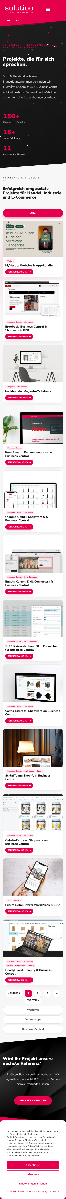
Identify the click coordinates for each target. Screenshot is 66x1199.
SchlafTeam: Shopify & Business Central (28, 777)
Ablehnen (33, 1174)
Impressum (54, 1191)
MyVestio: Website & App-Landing (29, 265)
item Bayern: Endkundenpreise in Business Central (28, 454)
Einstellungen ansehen (33, 1183)
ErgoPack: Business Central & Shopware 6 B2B (26, 328)
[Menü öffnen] (48, 9)
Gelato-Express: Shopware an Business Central (26, 842)
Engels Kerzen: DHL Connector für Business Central (29, 583)
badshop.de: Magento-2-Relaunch (29, 391)
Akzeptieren (33, 1165)
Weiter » (33, 1000)
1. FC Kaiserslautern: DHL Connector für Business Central (31, 648)
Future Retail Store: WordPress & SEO (32, 905)
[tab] (33, 213)
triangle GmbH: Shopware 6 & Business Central (26, 518)
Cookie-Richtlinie (15, 1191)
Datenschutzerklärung (36, 1191)
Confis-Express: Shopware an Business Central (32, 712)
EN (17, 20)
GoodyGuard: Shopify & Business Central (28, 972)
